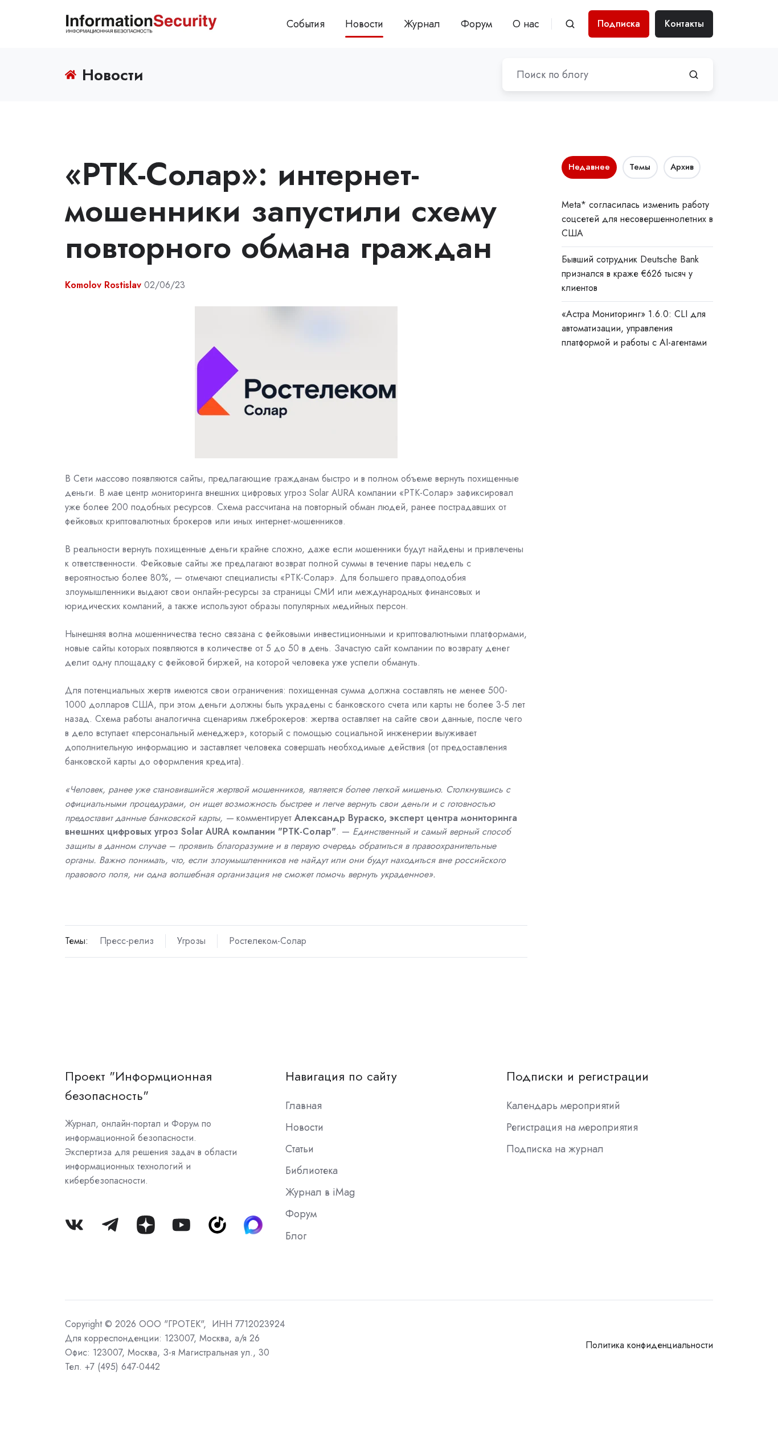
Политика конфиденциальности (649, 1345)
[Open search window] (570, 24)
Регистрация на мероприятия (572, 1127)
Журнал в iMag (320, 1192)
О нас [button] (526, 24)
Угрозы (191, 940)
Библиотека (311, 1170)
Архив (682, 167)
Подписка (618, 23)
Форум (476, 24)
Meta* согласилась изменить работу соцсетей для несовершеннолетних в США (637, 219)
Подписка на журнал (555, 1148)
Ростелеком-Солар (267, 940)
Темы (639, 167)
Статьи (299, 1148)
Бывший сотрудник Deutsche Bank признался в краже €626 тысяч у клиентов (630, 273)
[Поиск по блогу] (693, 74)
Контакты (684, 23)
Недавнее (589, 167)
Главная (303, 1105)
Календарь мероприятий (563, 1105)
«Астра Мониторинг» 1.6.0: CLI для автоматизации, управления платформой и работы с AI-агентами (634, 328)
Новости (364, 24)
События (305, 24)
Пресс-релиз (127, 940)
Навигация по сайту (341, 1076)
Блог (295, 1236)
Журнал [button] (422, 24)
